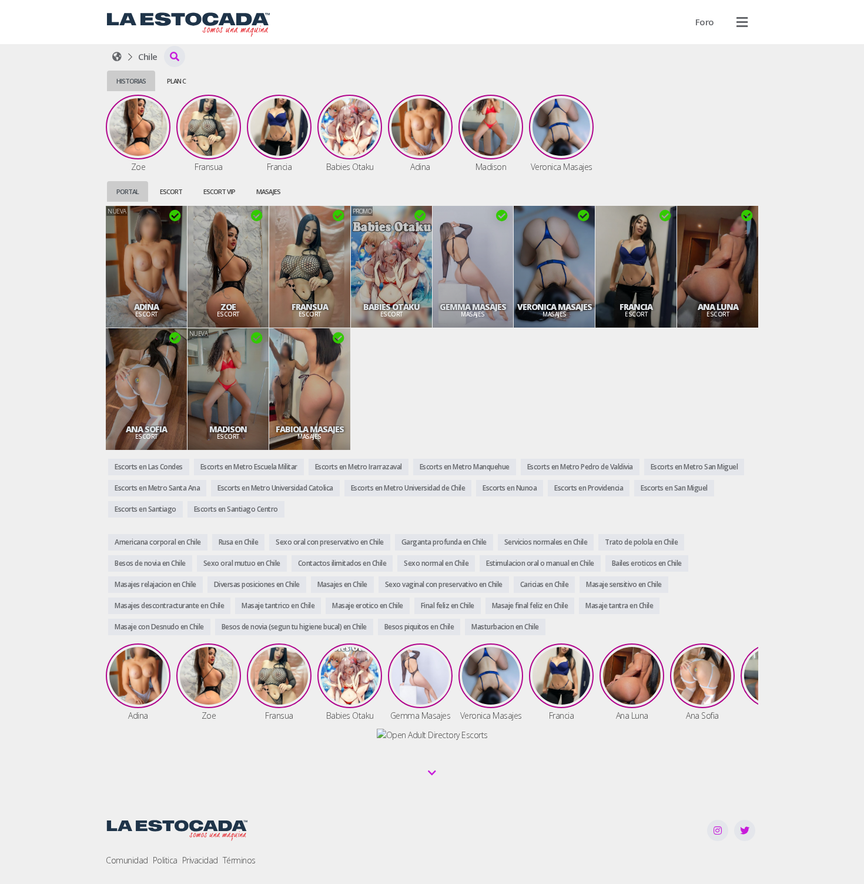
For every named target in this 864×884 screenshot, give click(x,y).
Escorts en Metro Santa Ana (157, 488)
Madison (228, 429)
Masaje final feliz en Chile (530, 606)
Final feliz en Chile (447, 606)
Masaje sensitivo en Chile (624, 584)
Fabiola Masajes (310, 429)
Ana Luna (718, 307)
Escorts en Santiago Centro (236, 509)
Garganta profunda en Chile (444, 542)
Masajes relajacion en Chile (155, 584)
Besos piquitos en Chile (419, 627)
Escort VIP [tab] (219, 191)
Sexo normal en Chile (436, 563)
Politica (165, 860)
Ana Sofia (146, 429)
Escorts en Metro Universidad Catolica (275, 488)
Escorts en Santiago (145, 509)
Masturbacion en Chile (505, 627)
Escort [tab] (171, 191)
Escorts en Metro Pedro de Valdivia (580, 467)
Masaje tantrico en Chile (278, 606)
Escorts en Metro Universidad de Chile (408, 488)
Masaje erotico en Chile (367, 606)
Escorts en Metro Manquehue (465, 467)
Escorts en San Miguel (674, 488)
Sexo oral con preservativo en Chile (330, 542)
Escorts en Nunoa (510, 488)
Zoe (228, 307)
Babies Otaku (391, 307)
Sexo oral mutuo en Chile (241, 563)
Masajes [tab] (268, 191)
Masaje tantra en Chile (619, 606)
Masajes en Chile (342, 584)
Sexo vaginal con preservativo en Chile (444, 584)
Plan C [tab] (176, 80)
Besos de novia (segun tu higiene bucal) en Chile (294, 627)
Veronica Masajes (554, 307)
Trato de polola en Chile (641, 542)
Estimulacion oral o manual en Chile (540, 563)
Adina (146, 307)
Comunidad (127, 860)
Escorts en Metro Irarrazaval (358, 467)
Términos (239, 860)
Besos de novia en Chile (150, 563)
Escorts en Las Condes (149, 467)
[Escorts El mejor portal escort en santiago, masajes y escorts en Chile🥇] (117, 56)
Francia (635, 307)
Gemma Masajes (473, 307)
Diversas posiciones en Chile (257, 584)
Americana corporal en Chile (158, 542)
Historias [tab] (131, 80)
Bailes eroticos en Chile (647, 563)
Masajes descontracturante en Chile (169, 606)
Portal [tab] (127, 191)
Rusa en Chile (239, 542)
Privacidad (200, 860)
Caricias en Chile (544, 584)
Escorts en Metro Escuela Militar (248, 467)
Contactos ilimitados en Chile (342, 563)
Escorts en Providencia (588, 488)
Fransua (310, 307)
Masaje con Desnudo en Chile (159, 627)
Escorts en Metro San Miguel (694, 467)
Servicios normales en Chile (546, 542)
